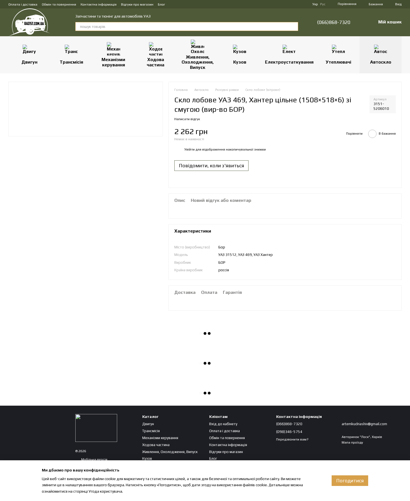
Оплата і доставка (22, 4)
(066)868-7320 (333, 22)
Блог (161, 4)
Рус (322, 4)
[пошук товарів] (293, 26)
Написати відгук (187, 119)
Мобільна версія (93, 459)
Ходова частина (155, 62)
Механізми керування (113, 62)
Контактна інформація (99, 4)
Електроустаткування (289, 62)
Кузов (239, 62)
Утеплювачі (338, 62)
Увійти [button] (189, 149)
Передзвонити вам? (292, 439)
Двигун (29, 62)
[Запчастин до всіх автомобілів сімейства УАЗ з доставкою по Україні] (96, 428)
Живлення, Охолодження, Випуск (198, 62)
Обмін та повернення (59, 4)
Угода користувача (105, 491)
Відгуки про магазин (137, 4)
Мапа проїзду (352, 442)
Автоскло (380, 62)
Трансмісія (71, 62)
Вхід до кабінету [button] (223, 424)
